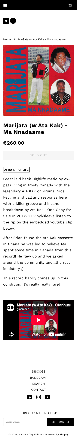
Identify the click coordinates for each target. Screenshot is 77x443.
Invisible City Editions (31, 434)
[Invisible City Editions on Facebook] (29, 398)
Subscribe (60, 422)
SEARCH (38, 384)
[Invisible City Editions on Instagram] (38, 398)
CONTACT (38, 390)
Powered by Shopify (56, 434)
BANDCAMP (38, 378)
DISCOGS (38, 371)
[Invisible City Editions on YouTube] (47, 398)
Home (7, 39)
